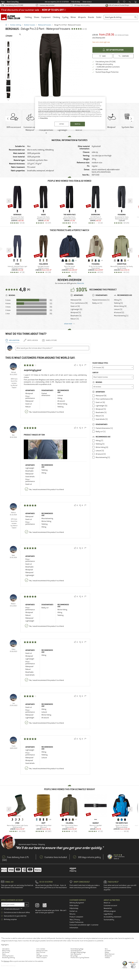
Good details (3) (102, 419)
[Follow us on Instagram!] (38, 905)
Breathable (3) (76, 316)
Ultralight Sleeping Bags (78, 952)
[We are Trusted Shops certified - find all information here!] (110, 857)
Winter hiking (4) (120, 306)
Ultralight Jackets (42, 956)
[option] (51, 65)
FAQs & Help (74, 908)
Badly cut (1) (97, 303)
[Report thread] (85, 365)
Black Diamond (109, 954)
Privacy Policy (44, 118)
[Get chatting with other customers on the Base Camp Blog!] (46, 905)
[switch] (133, 966)
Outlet (98, 17)
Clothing (28, 17)
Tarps (4, 954)
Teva (106, 949)
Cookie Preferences (76, 922)
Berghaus (12, 29)
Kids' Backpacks (76, 954)
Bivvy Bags (74, 956)
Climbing (56, 17)
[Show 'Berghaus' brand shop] (8, 36)
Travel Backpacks (76, 951)
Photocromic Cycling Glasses (80, 957)
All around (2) (119, 312)
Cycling (65, 17)
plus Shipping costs (98, 38)
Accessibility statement (112, 917)
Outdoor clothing (15, 25)
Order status (74, 905)
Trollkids (107, 957)
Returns (72, 914)
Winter (73, 17)
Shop (3, 2)
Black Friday (6, 951)
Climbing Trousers (7, 956)
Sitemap (6, 961)
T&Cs (72, 920)
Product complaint (76, 917)
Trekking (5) (118, 303)
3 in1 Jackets (40, 949)
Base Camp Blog (12, 2)
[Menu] (137, 961)
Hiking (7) (118, 300)
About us (107, 903)
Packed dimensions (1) (100, 300)
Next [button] (131, 118)
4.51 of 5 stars (118, 5)
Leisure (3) (118, 309)
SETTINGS (61, 124)
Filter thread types (100, 363)
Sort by (95, 372)
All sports (82, 17)
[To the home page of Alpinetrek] (11, 17)
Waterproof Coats (41, 951)
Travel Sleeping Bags (77, 949)
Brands (91, 17)
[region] (70, 113)
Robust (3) (75, 319)
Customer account (110, 905)
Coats (38, 954)
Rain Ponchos (40, 952)
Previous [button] (7, 118)
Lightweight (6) (76, 309)
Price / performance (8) (79, 303)
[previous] (9, 200)
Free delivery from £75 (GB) (14, 5)
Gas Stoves (5, 952)
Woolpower (108, 956)
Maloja (107, 952)
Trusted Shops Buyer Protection (107, 72)
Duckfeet (108, 951)
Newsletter (108, 908)
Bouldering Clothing (8, 957)
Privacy (77, 920)
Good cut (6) (75, 306)
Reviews (98, 382)
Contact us (73, 911)
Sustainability (109, 920)
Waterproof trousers (44, 25)
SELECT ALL (77, 124)
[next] (130, 200)
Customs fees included (47, 5)
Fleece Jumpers (41, 957)
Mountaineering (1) (121, 316)
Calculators (5, 949)
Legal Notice (108, 914)
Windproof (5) (76, 312)
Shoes (36, 17)
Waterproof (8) (76, 300)
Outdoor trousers (29, 25)
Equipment (46, 17)
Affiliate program (110, 911)
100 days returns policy (82, 5)
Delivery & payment (77, 903)
